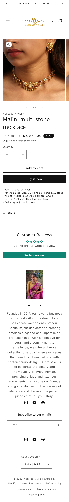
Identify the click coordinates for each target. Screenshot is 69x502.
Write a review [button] (34, 255)
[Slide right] (42, 107)
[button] (8, 20)
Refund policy (53, 483)
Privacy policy (25, 489)
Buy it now (34, 179)
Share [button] (11, 212)
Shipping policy (36, 494)
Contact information (31, 483)
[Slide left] (26, 107)
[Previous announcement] (6, 3)
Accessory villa (33, 479)
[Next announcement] (62, 3)
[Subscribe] (58, 424)
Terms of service (46, 489)
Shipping (7, 141)
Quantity (8, 146)
